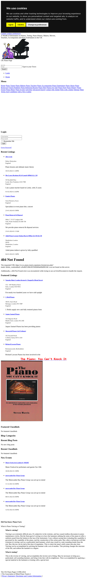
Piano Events (20, 90)
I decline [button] (20, 25)
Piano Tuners (10, 86)
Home (7, 77)
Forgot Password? (6, 147)
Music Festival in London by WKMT (17, 463)
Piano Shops (70, 86)
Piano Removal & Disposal (14, 215)
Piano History (72, 88)
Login (7, 73)
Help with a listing (66, 90)
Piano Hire (42, 88)
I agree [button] (10, 25)
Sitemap (77, 90)
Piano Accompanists (44, 86)
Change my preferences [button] (37, 25)
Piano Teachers (31, 86)
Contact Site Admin (53, 90)
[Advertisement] (43, 112)
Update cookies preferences (11, 34)
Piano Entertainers (58, 86)
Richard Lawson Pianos (13, 344)
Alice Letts (8, 157)
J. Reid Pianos (9, 297)
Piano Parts (62, 88)
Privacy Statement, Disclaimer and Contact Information (22, 576)
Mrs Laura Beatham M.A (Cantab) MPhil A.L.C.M (21, 175)
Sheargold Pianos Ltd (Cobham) (15, 331)
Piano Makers (20, 86)
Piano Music (10, 90)
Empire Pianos (10, 196)
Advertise (28, 90)
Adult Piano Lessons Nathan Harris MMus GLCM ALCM (23, 236)
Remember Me (8, 141)
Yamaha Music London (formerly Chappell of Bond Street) (24, 280)
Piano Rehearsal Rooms (29, 88)
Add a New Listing (24, 92)
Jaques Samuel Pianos (12, 314)
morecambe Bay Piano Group (15, 475)
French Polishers (14, 88)
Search (4, 69)
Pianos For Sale (52, 88)
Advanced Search (39, 90)
